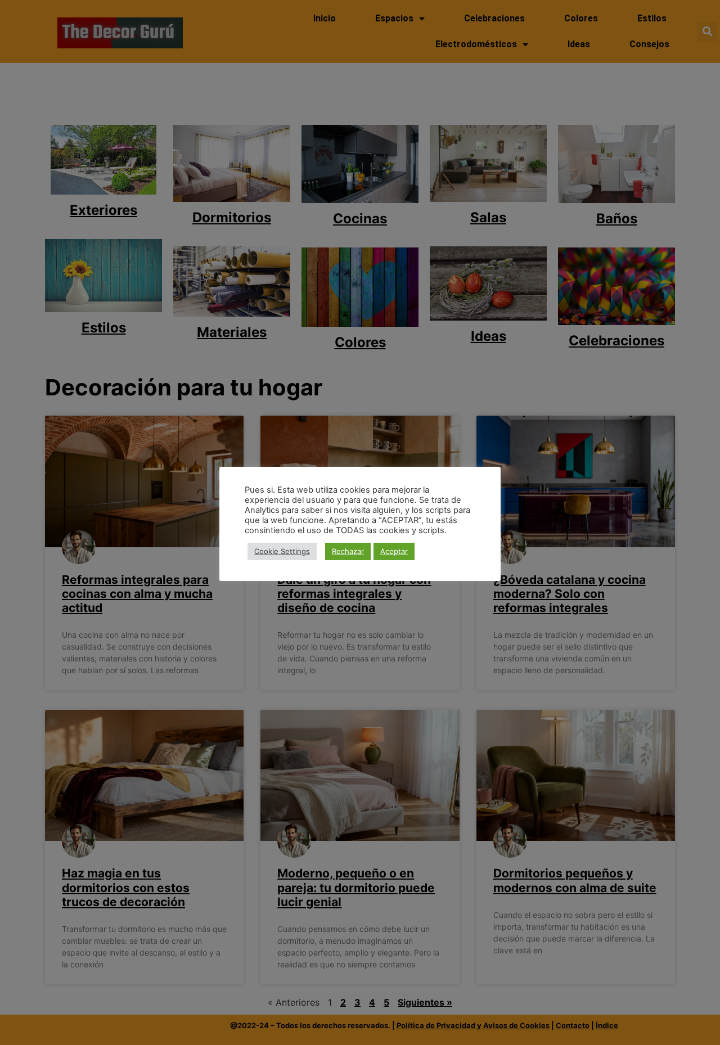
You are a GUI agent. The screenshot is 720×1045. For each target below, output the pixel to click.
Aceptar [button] (394, 551)
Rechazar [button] (348, 551)
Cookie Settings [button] (282, 551)
